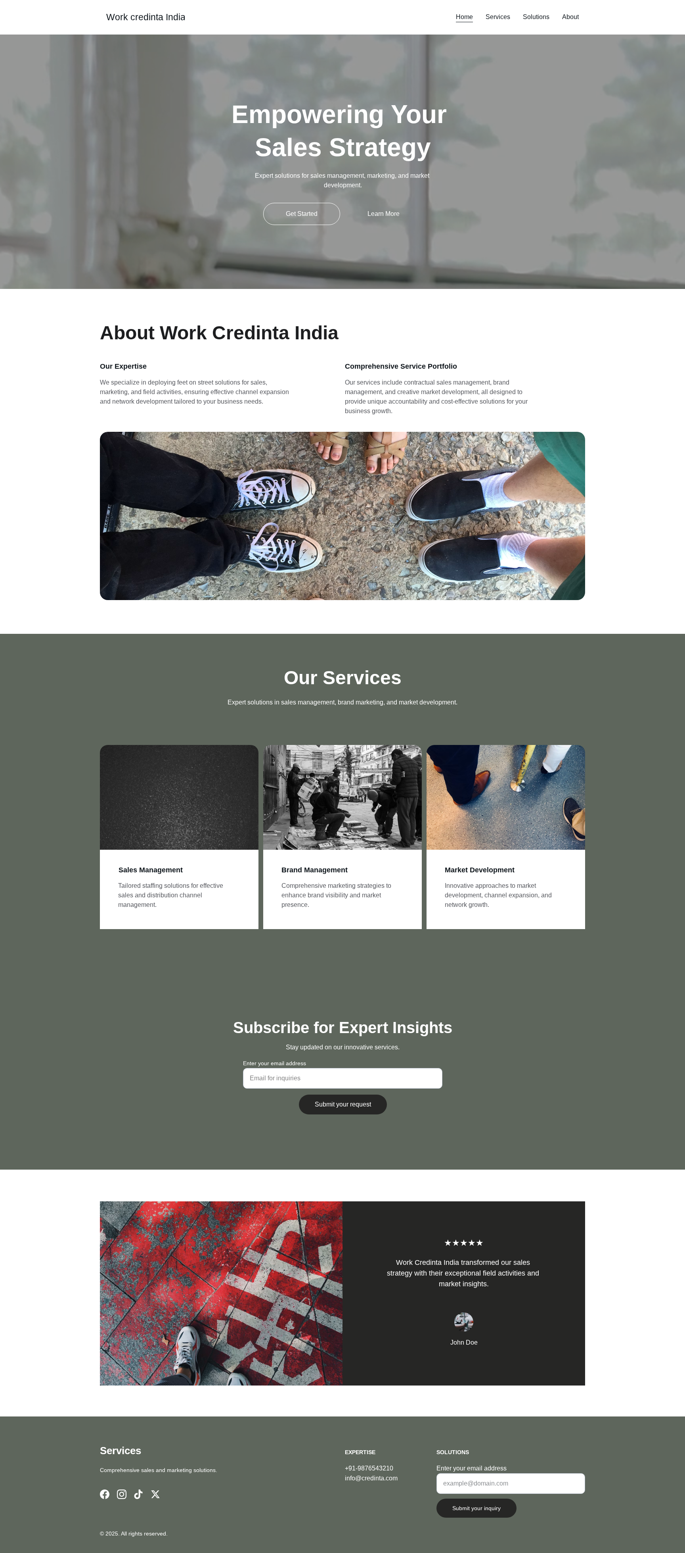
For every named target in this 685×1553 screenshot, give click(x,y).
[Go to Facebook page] (104, 1494)
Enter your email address (274, 1063)
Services (498, 16)
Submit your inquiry (476, 1508)
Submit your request (343, 1104)
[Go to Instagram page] (121, 1494)
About (570, 16)
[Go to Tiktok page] (138, 1494)
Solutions (536, 16)
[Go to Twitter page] (155, 1494)
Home (464, 16)
